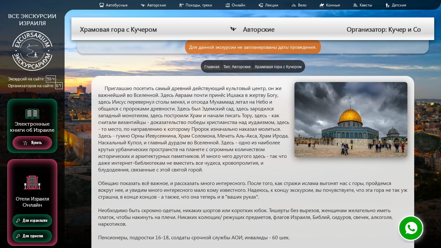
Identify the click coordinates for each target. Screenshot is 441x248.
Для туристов (33, 235)
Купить (36, 142)
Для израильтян (35, 220)
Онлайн (238, 5)
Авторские (156, 5)
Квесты (366, 5)
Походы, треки (199, 5)
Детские (399, 5)
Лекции (271, 5)
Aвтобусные (117, 5)
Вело (302, 5)
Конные (333, 5)
